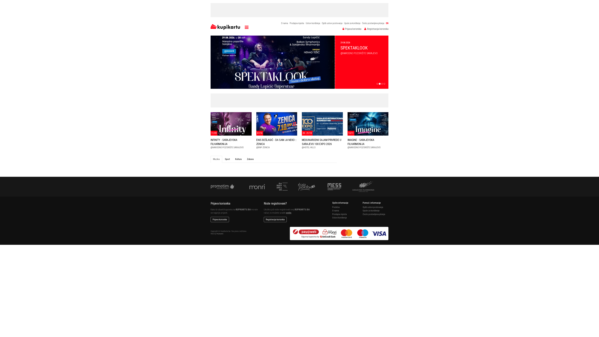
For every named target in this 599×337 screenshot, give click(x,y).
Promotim (220, 234)
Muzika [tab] (216, 159)
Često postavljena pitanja (373, 23)
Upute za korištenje (352, 23)
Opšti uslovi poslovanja (332, 23)
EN (387, 23)
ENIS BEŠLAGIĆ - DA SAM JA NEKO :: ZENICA (276, 141)
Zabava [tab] (250, 159)
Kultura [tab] (238, 159)
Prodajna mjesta (297, 23)
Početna (336, 207)
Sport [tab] (227, 159)
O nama (284, 23)
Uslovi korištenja (313, 23)
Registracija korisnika (377, 28)
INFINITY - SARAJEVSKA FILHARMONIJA (224, 141)
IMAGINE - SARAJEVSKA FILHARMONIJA (361, 141)
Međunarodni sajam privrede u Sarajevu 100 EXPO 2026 (321, 141)
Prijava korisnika (352, 28)
